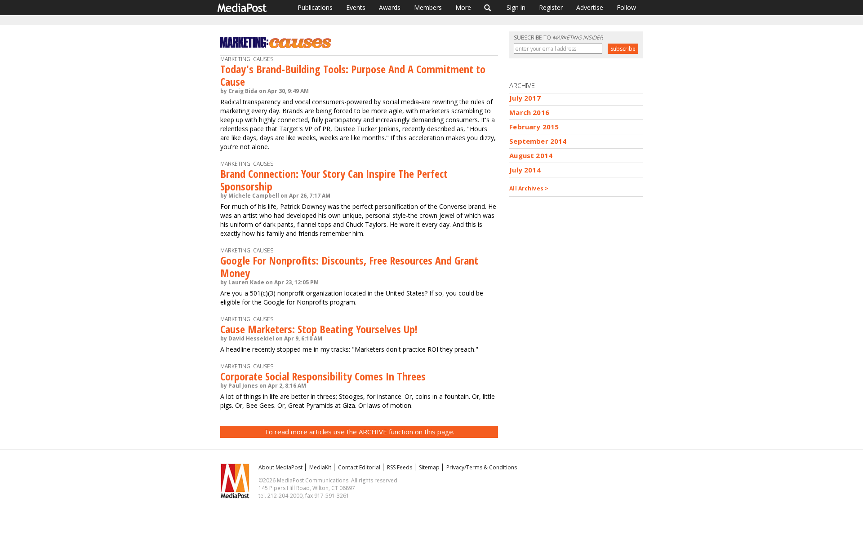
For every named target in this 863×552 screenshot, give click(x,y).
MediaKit (320, 467)
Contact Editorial (359, 467)
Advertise (589, 7)
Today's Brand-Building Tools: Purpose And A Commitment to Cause (352, 75)
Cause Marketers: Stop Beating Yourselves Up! (319, 329)
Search (488, 7)
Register (551, 7)
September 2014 (537, 141)
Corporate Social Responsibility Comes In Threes (323, 376)
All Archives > (528, 188)
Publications (315, 7)
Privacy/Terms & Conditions (481, 467)
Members (428, 7)
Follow (626, 7)
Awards (389, 7)
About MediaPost (280, 467)
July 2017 (524, 97)
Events (355, 7)
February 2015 (534, 126)
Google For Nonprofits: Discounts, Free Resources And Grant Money (349, 266)
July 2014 (524, 169)
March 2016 (529, 112)
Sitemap (429, 467)
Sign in (516, 7)
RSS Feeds (399, 467)
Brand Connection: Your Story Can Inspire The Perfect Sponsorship (334, 180)
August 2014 (530, 155)
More (463, 7)
